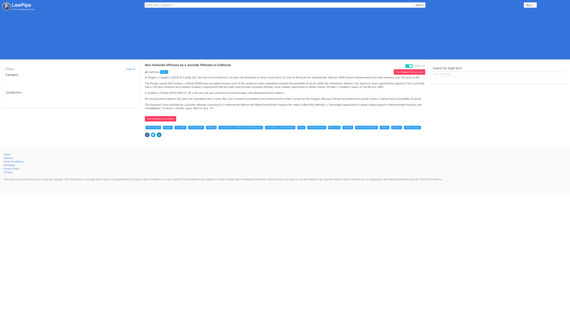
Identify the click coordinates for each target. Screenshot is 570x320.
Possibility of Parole (317, 127)
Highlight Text (419, 66)
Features (8, 157)
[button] (147, 134)
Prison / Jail (334, 127)
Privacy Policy (11, 168)
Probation (348, 127)
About (7, 154)
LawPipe (21, 5)
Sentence (397, 127)
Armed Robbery (153, 127)
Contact (8, 172)
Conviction (180, 127)
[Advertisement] (285, 35)
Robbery (384, 127)
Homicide (211, 127)
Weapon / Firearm (412, 127)
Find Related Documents (409, 72)
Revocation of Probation (366, 127)
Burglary (167, 127)
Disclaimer (9, 165)
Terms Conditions (13, 161)
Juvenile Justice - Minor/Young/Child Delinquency (241, 127)
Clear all (130, 69)
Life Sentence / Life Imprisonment (280, 127)
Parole (301, 127)
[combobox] (285, 5)
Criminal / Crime (196, 127)
